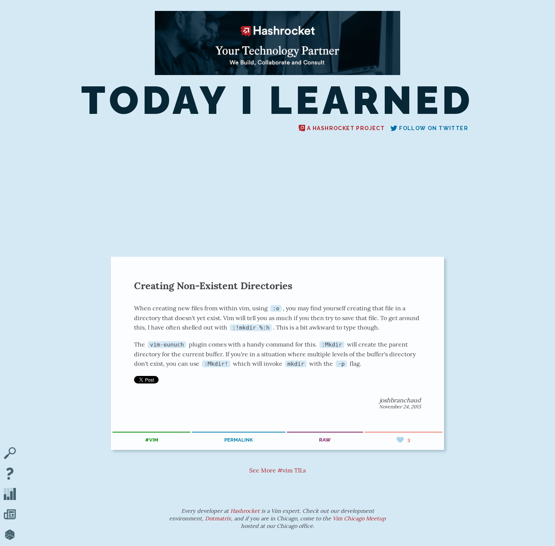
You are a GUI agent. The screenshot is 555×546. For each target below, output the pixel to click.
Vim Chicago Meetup (359, 518)
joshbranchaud (400, 400)
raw (325, 440)
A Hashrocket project (346, 128)
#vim (151, 440)
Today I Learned (277, 100)
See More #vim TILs (277, 470)
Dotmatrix (218, 518)
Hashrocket (245, 511)
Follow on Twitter (433, 128)
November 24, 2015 (400, 406)
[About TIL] (10, 474)
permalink (238, 440)
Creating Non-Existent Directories (213, 285)
